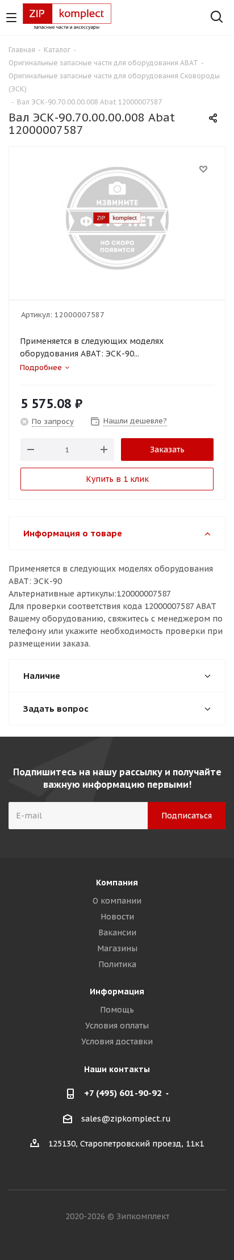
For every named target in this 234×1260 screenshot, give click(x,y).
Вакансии (117, 932)
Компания (117, 882)
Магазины (117, 948)
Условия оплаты (117, 1025)
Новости (117, 917)
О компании (117, 901)
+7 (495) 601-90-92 (123, 1092)
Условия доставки (117, 1041)
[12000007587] (117, 218)
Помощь (117, 1010)
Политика (117, 964)
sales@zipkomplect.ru (126, 1119)
